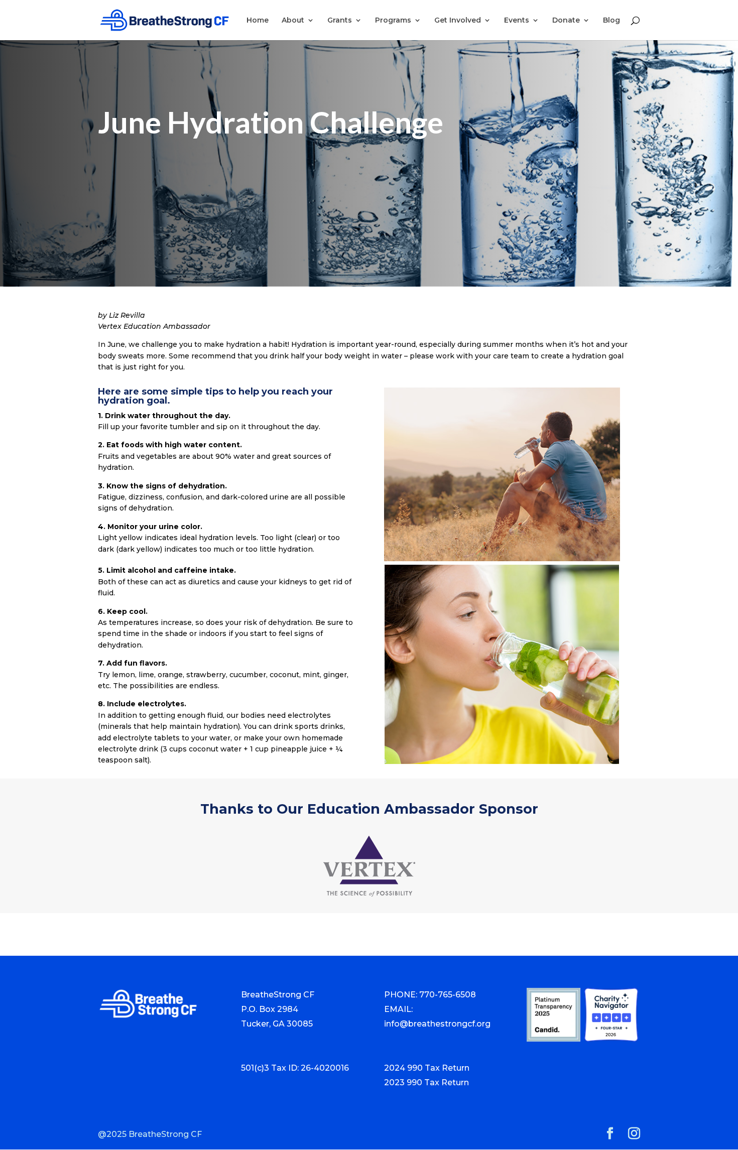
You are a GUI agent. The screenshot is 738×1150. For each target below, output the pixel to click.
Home (258, 21)
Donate (566, 21)
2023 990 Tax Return (426, 1082)
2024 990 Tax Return (426, 1068)
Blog (611, 21)
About (293, 21)
